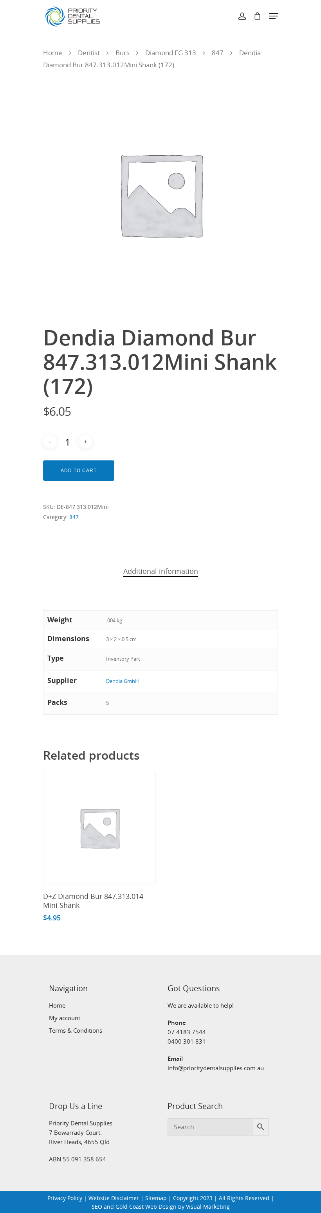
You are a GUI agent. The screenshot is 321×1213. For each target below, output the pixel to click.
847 (218, 52)
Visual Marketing (208, 1206)
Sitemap (156, 1198)
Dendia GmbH (122, 681)
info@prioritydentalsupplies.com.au (216, 1068)
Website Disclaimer (113, 1198)
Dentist (89, 52)
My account (64, 1018)
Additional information (160, 571)
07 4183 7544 (187, 1032)
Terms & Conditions (75, 1030)
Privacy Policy (64, 1198)
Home (52, 52)
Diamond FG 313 (170, 52)
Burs (122, 52)
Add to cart (79, 470)
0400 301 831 (187, 1041)
